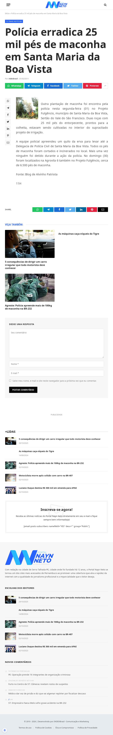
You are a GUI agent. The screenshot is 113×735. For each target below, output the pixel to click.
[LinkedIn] (8, 128)
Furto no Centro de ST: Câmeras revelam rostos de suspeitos (38, 684)
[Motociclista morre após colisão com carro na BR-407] (10, 478)
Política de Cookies (43, 727)
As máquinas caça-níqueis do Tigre (78, 233)
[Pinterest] (8, 135)
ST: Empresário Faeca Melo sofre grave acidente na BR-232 (37, 703)
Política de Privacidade (87, 727)
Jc (9, 699)
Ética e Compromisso (64, 727)
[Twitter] (8, 122)
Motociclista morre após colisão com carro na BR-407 (46, 475)
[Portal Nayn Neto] (56, 5)
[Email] (8, 142)
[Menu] (8, 4)
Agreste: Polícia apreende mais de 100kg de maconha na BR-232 (28, 307)
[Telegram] (8, 108)
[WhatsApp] (8, 101)
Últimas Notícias (14, 21)
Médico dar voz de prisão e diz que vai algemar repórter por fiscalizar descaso (47, 693)
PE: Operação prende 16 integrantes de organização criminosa (39, 674)
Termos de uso (25, 727)
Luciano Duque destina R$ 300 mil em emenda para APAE (48, 488)
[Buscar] (105, 4)
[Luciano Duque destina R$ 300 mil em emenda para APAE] (10, 490)
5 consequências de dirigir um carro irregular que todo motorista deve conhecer (26, 265)
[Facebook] (8, 115)
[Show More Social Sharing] (105, 86)
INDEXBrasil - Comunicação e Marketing (71, 721)
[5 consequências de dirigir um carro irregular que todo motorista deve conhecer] (30, 244)
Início (7, 13)
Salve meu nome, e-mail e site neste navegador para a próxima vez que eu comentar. (55, 380)
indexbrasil (13, 78)
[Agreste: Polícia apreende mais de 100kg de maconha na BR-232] (30, 288)
